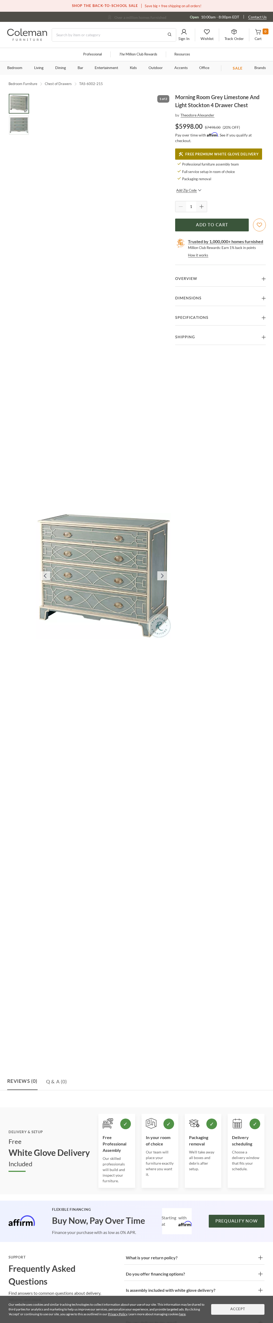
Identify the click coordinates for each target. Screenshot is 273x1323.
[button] (184, 35)
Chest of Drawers (58, 84)
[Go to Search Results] (169, 35)
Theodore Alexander (197, 115)
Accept (237, 1309)
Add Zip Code (186, 190)
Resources (182, 54)
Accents (181, 68)
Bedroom (14, 68)
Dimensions (188, 298)
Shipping (185, 337)
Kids (133, 68)
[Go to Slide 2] (19, 125)
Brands (260, 68)
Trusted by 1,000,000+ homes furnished (225, 241)
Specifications (191, 318)
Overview (186, 279)
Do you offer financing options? (155, 1273)
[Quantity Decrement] (180, 206)
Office (204, 68)
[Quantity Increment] (201, 206)
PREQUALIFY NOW (236, 1221)
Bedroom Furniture (23, 84)
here (182, 1314)
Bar (80, 68)
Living (38, 68)
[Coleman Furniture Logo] (27, 39)
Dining (60, 68)
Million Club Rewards (138, 54)
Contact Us (257, 17)
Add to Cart (212, 225)
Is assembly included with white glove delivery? (170, 1290)
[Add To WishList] (259, 225)
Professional (92, 54)
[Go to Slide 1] (19, 103)
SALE (238, 68)
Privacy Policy (117, 1314)
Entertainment (106, 68)
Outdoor (155, 68)
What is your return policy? (152, 1257)
